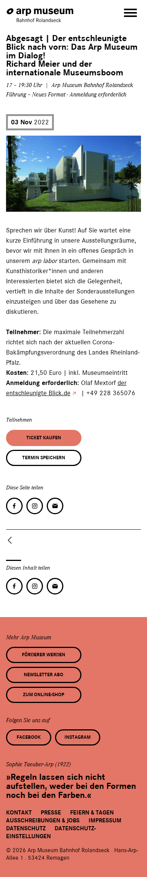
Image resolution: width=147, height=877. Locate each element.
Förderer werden (43, 655)
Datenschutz (26, 828)
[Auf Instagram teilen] (34, 506)
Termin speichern (43, 458)
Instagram (77, 737)
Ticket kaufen (43, 438)
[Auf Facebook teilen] (14, 506)
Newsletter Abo (43, 675)
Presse (51, 812)
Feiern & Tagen (92, 812)
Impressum (105, 820)
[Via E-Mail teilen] (55, 506)
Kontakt (19, 812)
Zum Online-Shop (43, 695)
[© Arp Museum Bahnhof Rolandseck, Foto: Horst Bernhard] (17, 203)
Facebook (29, 737)
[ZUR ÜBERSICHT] (11, 540)
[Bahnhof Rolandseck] (40, 12)
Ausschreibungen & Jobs (43, 820)
